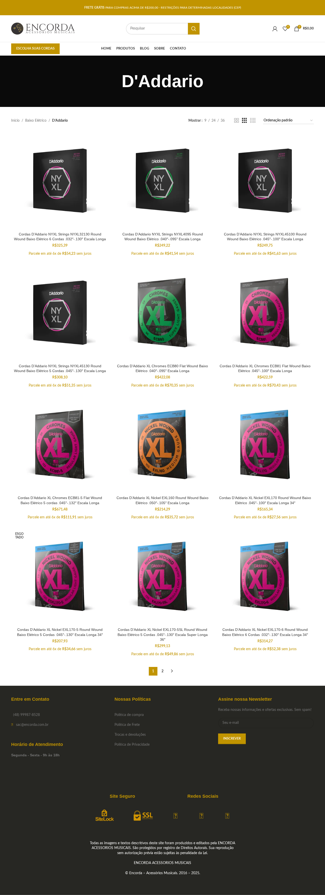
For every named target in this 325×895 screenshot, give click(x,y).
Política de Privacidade (132, 744)
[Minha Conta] (275, 29)
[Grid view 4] (252, 120)
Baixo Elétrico (35, 120)
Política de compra (129, 715)
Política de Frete (127, 725)
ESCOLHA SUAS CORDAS (35, 48)
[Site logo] (43, 28)
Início (15, 120)
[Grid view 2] (236, 120)
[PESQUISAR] (194, 29)
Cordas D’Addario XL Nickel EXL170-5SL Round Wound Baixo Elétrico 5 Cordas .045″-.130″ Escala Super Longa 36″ (163, 635)
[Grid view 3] (244, 120)
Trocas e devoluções (130, 735)
